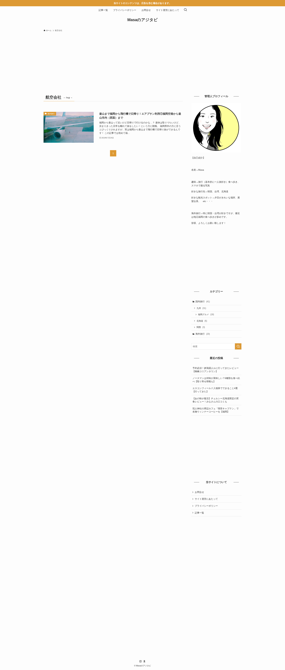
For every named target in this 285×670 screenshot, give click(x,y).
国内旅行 (202, 301)
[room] (144, 661)
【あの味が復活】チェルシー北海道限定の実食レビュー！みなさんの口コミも (215, 400)
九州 (201, 308)
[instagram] (140, 661)
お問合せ (199, 492)
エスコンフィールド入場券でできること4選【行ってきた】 (215, 390)
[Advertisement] (142, 58)
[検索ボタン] (185, 10)
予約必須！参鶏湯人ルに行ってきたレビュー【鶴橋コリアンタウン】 (215, 370)
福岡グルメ (206, 314)
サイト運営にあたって (206, 499)
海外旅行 (202, 334)
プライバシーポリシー (206, 505)
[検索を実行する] (238, 346)
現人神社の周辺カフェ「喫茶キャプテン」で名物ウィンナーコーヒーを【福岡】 (215, 410)
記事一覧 (199, 512)
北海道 (202, 321)
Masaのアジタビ (142, 20)
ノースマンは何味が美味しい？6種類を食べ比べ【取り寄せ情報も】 (216, 380)
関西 (201, 327)
